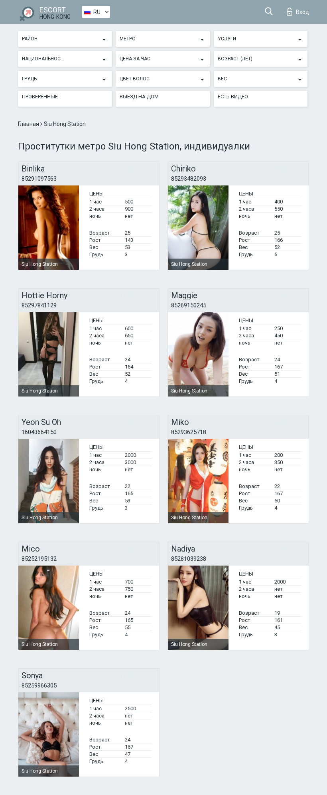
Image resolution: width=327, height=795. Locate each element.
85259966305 (39, 685)
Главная (29, 124)
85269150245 (188, 305)
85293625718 (188, 432)
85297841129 (39, 305)
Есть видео (233, 97)
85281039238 (188, 558)
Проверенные (40, 97)
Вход (302, 12)
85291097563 (39, 178)
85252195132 (39, 558)
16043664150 (39, 432)
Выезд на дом (139, 97)
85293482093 (188, 178)
